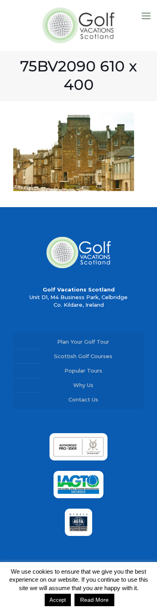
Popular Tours (83, 370)
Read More (94, 600)
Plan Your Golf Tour (83, 341)
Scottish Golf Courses (83, 356)
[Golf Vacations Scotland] (78, 25)
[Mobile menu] (146, 16)
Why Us (83, 385)
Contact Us (83, 399)
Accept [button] (58, 600)
